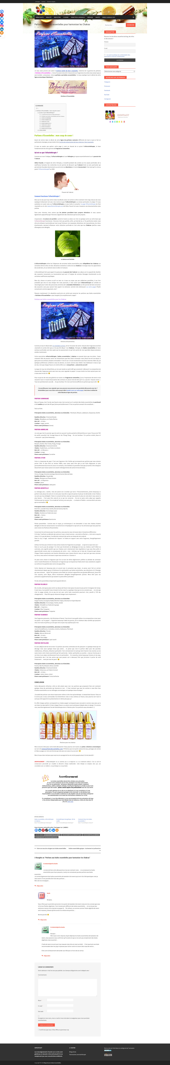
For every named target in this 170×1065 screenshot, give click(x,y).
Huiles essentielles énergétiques (72, 835)
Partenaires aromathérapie (77, 1054)
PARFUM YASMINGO (46, 126)
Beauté (48, 17)
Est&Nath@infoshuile (50, 863)
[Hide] (0, 36)
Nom (40, 1000)
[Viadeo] (46, 830)
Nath (40, 27)
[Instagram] (2, 25)
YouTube (106, 94)
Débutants (40, 17)
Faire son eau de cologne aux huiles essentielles (51, 848)
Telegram (107, 82)
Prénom (106, 42)
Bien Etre (57, 17)
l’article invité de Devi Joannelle (67, 71)
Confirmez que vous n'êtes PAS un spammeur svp (54, 1030)
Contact (43, 1)
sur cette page (90, 287)
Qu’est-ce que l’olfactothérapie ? (47, 112)
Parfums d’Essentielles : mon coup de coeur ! (48, 110)
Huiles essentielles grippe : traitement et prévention (85, 848)
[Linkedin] (39, 830)
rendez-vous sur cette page (75, 390)
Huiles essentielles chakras (53, 835)
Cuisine (65, 17)
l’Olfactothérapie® (44, 169)
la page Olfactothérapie (88, 204)
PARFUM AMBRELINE (46, 119)
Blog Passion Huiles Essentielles (52, 1063)
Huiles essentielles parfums (91, 835)
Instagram (107, 99)
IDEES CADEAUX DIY (108, 17)
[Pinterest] (43, 830)
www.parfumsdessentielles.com (52, 749)
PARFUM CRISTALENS (46, 128)
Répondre (40, 886)
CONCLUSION (42, 130)
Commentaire (42, 976)
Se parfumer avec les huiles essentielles (46, 837)
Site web (40, 1011)
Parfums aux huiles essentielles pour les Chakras (53, 116)
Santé (98, 17)
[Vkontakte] (53, 830)
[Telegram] (50, 830)
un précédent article (59, 346)
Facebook (107, 90)
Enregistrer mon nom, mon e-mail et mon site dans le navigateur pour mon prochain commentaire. (63, 1019)
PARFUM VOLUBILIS (46, 125)
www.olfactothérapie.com (55, 206)
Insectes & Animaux (78, 17)
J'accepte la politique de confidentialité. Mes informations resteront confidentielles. (117, 55)
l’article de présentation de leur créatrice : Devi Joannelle (76, 142)
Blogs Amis (72, 1052)
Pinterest (107, 86)
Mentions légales (51, 1)
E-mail (40, 1006)
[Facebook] (36, 830)
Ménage (90, 17)
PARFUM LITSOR (45, 121)
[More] (57, 830)
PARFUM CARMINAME (46, 118)
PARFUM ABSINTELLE (46, 123)
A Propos (37, 1)
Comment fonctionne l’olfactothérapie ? (51, 114)
